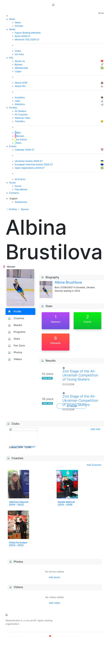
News (12, 19)
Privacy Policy (89, 622)
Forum (12, 182)
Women (25, 209)
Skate (12, 29)
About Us (87, 618)
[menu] (99, 10)
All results (72, 406)
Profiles (13, 107)
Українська (21, 201)
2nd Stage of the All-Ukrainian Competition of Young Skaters (80, 375)
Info (11, 57)
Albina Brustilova (68, 282)
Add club (95, 429)
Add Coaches (94, 464)
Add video (54, 602)
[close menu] (102, 10)
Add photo (54, 577)
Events (12, 146)
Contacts (14, 192)
